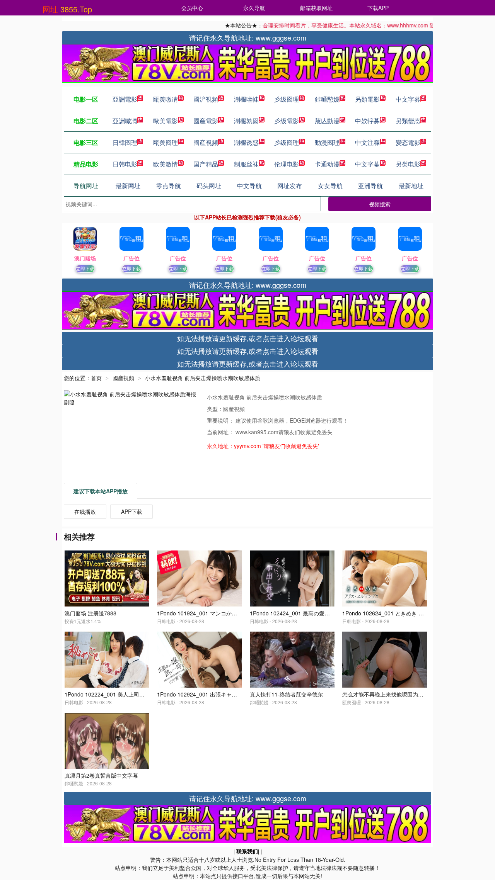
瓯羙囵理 (165, 142)
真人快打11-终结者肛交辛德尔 (286, 694)
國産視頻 (205, 142)
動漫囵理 (327, 142)
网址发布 (289, 185)
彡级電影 (286, 120)
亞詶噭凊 (125, 120)
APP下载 (131, 511)
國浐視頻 (205, 99)
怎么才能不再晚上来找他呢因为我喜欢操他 (393, 694)
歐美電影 (165, 120)
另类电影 (408, 164)
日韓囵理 (125, 142)
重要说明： (221, 420)
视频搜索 (380, 204)
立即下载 (85, 268)
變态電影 (408, 142)
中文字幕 (367, 164)
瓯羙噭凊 (165, 99)
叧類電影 (367, 99)
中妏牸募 (367, 120)
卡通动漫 (327, 164)
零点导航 (168, 185)
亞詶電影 (125, 99)
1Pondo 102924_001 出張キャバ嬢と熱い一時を (216, 694)
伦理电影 (286, 164)
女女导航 (330, 185)
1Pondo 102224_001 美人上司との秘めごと (118, 694)
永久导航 (254, 8)
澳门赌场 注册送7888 (90, 613)
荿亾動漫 (327, 120)
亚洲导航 (370, 185)
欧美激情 (165, 164)
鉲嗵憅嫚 (327, 99)
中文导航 (249, 185)
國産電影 (205, 120)
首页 (96, 378)
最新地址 (411, 185)
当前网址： (221, 432)
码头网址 (208, 185)
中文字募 (408, 99)
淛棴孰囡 (246, 120)
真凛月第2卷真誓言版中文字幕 (101, 775)
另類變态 (408, 120)
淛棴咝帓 (246, 99)
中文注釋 (367, 142)
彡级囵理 (286, 99)
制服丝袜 (246, 164)
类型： (215, 409)
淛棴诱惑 (246, 142)
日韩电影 (125, 164)
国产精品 (205, 164)
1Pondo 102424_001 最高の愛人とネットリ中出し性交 (317, 613)
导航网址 (85, 185)
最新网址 (128, 185)
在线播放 (85, 511)
